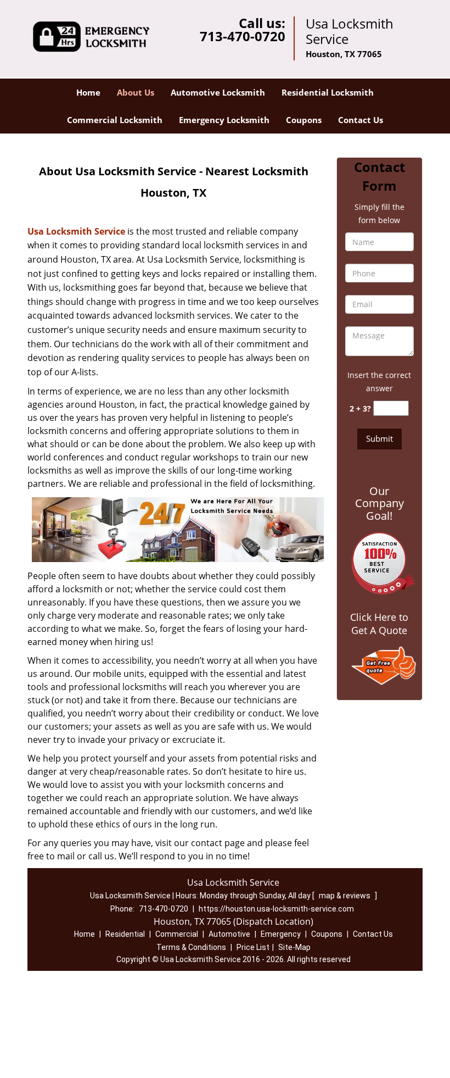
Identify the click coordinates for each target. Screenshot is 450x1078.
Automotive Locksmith (218, 92)
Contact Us (360, 119)
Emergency (281, 934)
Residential (125, 934)
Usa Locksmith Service (76, 231)
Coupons (304, 119)
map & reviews (345, 895)
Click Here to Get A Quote (379, 623)
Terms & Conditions (191, 947)
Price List (253, 947)
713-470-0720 (242, 36)
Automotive (229, 934)
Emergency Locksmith (224, 119)
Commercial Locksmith (114, 119)
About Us (135, 92)
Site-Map (294, 947)
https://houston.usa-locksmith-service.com (276, 908)
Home (88, 92)
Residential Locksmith (328, 92)
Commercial (176, 934)
